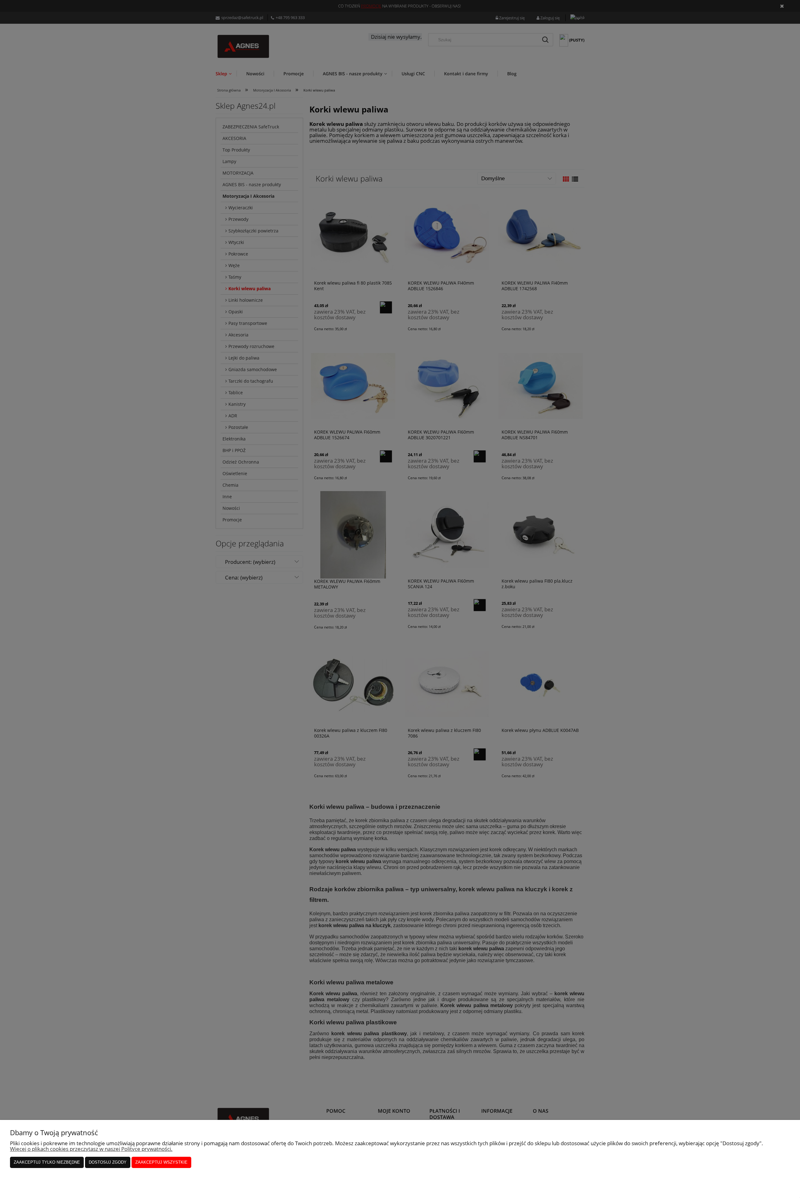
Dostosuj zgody (108, 1162)
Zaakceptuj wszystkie (161, 1162)
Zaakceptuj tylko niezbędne (47, 1162)
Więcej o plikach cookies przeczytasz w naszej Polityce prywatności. (91, 1148)
